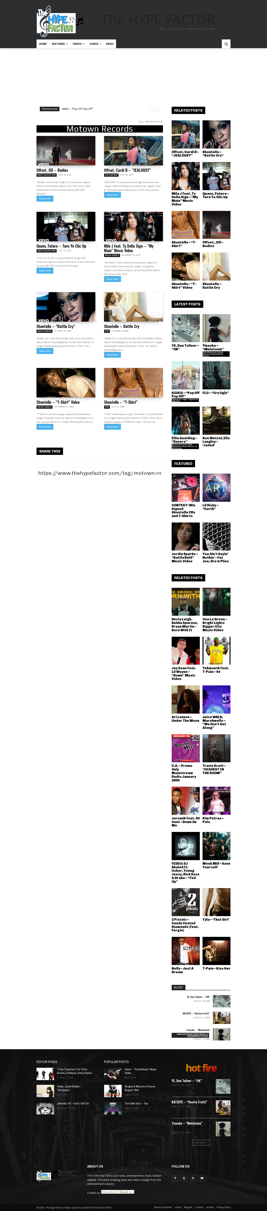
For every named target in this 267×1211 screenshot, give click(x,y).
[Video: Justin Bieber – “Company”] (45, 1091)
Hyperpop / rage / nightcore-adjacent (185, 400)
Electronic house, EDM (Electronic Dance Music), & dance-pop (184, 446)
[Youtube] (202, 1178)
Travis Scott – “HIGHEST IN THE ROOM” (214, 769)
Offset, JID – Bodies (52, 170)
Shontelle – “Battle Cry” (56, 326)
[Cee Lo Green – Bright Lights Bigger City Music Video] (217, 602)
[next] (157, 109)
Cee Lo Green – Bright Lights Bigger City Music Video (215, 624)
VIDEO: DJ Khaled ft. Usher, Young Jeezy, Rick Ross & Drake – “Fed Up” (185, 873)
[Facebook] (175, 1178)
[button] (226, 43)
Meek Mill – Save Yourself (216, 865)
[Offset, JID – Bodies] (66, 150)
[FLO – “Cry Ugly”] (217, 375)
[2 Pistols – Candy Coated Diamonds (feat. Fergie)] (186, 902)
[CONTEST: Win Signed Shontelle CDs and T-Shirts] (186, 488)
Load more (200, 1142)
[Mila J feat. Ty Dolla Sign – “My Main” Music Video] (133, 226)
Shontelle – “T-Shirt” (120, 402)
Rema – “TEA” (70, 109)
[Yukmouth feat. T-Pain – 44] (217, 651)
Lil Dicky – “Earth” (210, 507)
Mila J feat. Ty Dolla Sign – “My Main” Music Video (128, 248)
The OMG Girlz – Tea (136, 1103)
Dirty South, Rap (47, 175)
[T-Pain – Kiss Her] (217, 951)
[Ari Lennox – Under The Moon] (186, 699)
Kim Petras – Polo (213, 820)
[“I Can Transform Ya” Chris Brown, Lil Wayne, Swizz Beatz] (45, 1074)
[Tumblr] (184, 1178)
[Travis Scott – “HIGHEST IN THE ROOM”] (217, 748)
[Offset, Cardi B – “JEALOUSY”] (133, 150)
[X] (193, 1178)
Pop (107, 331)
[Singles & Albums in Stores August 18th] (113, 1091)
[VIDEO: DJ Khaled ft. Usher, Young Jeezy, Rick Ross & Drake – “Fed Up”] (186, 846)
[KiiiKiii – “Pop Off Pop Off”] (186, 375)
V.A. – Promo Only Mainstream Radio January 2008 (184, 773)
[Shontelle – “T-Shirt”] (133, 382)
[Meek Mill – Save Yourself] (217, 846)
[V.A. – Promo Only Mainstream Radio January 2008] (186, 748)
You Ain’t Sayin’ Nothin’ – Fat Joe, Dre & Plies (216, 557)
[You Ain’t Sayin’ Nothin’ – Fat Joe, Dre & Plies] (217, 537)
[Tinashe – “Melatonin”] (217, 328)
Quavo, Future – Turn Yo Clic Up (61, 246)
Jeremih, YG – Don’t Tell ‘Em (73, 1103)
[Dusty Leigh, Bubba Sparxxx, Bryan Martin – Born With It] (186, 602)
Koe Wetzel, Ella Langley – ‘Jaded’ (216, 441)
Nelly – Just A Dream (183, 970)
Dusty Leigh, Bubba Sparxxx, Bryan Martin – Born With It (185, 624)
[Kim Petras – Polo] (217, 801)
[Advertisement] (133, 75)
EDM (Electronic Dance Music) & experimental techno (213, 354)
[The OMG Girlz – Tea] (113, 1108)
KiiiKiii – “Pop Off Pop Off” (186, 395)
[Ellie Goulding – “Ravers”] (186, 421)
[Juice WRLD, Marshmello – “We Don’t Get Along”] (217, 699)
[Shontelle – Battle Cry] (133, 307)
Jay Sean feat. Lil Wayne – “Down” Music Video (184, 673)
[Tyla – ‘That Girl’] (217, 902)
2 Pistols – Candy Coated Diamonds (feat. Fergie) (185, 925)
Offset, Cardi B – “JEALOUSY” (127, 170)
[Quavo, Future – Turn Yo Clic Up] (66, 226)
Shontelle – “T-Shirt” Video (58, 402)
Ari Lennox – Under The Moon (185, 719)
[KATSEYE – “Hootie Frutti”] (221, 1018)
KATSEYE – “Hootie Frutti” (196, 1013)
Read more (45, 198)
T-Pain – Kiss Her (216, 968)
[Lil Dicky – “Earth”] (217, 488)
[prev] (151, 109)
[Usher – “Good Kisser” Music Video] (113, 1074)
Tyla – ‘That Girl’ (216, 920)
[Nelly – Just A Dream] (186, 951)
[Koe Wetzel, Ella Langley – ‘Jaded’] (217, 421)
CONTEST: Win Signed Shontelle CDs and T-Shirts (183, 510)
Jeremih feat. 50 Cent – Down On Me (186, 822)
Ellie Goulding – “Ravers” (184, 440)
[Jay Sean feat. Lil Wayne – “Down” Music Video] (186, 651)
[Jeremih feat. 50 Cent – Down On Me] (186, 801)
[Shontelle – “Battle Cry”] (66, 307)
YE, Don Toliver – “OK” (185, 347)
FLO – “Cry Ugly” (216, 393)
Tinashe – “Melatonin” (213, 347)
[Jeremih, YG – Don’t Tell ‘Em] (45, 1108)
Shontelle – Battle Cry (121, 326)
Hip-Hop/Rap (111, 175)
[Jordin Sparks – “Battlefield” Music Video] (186, 537)
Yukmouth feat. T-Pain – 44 (216, 670)
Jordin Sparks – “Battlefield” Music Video (185, 557)
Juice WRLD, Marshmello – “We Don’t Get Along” (214, 722)
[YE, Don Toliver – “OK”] (186, 328)
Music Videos (112, 255)
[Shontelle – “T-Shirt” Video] (66, 382)
